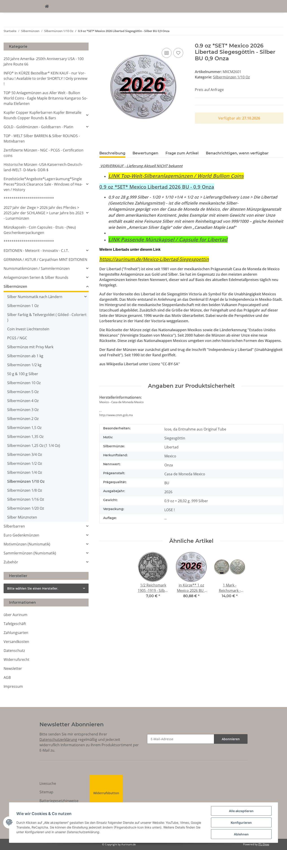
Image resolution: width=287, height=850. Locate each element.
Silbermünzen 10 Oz (24, 382)
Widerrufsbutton (106, 793)
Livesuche (47, 783)
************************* (29, 198)
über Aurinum (15, 614)
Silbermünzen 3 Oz (23, 409)
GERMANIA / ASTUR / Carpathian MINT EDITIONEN (45, 259)
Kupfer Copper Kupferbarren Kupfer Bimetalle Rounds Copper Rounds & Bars (42, 115)
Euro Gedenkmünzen (21, 535)
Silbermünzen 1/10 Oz (231, 77)
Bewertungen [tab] (145, 153)
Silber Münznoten (22, 517)
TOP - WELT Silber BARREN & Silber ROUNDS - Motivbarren (42, 138)
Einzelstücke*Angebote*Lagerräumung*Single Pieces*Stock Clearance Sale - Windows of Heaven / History (43, 184)
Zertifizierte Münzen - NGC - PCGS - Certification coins (43, 153)
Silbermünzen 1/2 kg (24, 364)
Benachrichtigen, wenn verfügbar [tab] (237, 153)
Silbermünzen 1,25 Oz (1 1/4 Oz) (33, 445)
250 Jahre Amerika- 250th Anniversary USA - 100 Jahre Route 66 (44, 61)
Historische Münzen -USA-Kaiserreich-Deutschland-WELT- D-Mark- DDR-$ (43, 167)
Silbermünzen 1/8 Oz (24, 490)
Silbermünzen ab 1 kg (25, 355)
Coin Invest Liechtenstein (28, 329)
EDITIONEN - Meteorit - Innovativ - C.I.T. (36, 250)
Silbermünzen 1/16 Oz (25, 499)
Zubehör (11, 562)
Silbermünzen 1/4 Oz (24, 472)
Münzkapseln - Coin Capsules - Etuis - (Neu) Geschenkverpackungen (40, 230)
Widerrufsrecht (16, 659)
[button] (46, 115)
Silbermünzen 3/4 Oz (24, 454)
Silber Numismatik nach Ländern (34, 296)
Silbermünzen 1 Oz (23, 305)
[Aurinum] (46, 6)
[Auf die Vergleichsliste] (167, 53)
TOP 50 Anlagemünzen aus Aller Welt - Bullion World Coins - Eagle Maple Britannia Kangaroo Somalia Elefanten (45, 98)
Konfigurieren (241, 822)
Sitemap (46, 791)
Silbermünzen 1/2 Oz (24, 463)
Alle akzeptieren (241, 811)
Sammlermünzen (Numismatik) (30, 553)
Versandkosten (16, 641)
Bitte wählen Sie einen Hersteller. (32, 588)
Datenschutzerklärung (58, 739)
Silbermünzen (15, 286)
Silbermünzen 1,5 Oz (24, 427)
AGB (7, 677)
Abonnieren (231, 739)
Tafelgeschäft (15, 623)
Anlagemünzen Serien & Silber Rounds (36, 277)
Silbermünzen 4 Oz (23, 400)
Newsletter (13, 668)
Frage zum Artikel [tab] (182, 153)
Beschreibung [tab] (112, 153)
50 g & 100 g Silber (22, 373)
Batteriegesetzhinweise (58, 800)
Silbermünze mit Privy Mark (30, 346)
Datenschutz (14, 650)
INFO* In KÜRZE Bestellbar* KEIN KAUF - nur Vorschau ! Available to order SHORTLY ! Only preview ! (45, 78)
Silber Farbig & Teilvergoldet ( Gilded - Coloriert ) (47, 317)
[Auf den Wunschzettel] (178, 53)
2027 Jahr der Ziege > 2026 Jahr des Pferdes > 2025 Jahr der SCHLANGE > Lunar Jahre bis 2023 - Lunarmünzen (43, 213)
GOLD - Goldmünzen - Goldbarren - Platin (38, 126)
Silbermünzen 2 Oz (23, 418)
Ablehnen (241, 834)
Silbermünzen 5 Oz (23, 391)
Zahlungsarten (16, 632)
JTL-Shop (263, 844)
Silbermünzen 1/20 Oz (25, 508)
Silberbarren (14, 526)
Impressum (13, 686)
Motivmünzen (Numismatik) (27, 544)
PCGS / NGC (17, 337)
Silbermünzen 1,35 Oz (25, 436)
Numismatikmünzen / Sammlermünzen (37, 268)
